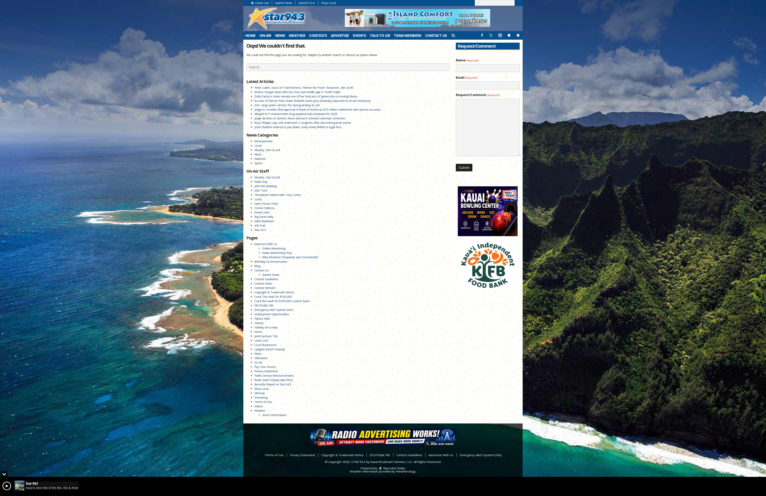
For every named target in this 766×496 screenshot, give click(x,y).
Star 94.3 (260, 230)
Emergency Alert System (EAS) (273, 310)
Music (258, 154)
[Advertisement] (417, 18)
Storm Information (274, 415)
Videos (258, 406)
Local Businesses (265, 345)
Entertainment (263, 141)
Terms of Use (263, 402)
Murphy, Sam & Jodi (267, 150)
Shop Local (328, 3)
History (259, 323)
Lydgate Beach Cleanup (269, 349)
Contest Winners (265, 288)
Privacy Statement (266, 371)
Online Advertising (273, 248)
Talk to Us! (380, 35)
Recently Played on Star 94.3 (272, 384)
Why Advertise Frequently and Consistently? (290, 257)
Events (359, 35)
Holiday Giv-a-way (265, 327)
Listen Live (261, 3)
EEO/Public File (263, 305)
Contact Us (436, 35)
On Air (265, 35)
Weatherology (406, 471)
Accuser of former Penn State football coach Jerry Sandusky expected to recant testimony (312, 101)
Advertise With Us (265, 244)
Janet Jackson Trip (265, 336)
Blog (257, 266)
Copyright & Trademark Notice (274, 292)
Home (250, 35)
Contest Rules (263, 283)
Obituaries (261, 358)
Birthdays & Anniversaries (270, 261)
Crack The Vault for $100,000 (273, 297)
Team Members (407, 35)
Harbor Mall (261, 318)
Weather (297, 35)
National (259, 159)
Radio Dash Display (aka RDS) (273, 380)
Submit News (283, 3)
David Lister (262, 212)
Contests (318, 35)
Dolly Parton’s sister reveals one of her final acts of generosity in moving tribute (305, 96)
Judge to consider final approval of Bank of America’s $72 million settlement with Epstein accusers (317, 109)
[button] (453, 35)
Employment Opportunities (271, 314)
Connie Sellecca (264, 208)
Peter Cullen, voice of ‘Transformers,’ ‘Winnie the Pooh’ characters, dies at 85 (303, 87)
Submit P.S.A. (306, 3)
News (280, 35)
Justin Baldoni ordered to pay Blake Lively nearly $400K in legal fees (298, 127)
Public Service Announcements (274, 375)
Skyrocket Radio (393, 468)
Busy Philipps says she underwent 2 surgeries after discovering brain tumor (302, 123)
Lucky (258, 199)
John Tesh (260, 190)
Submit (464, 167)
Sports (258, 163)
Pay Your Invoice (265, 367)
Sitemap (259, 393)
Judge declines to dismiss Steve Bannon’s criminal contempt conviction (299, 118)
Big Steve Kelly (263, 217)
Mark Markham (264, 221)
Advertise (340, 35)
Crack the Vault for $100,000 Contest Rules (282, 301)
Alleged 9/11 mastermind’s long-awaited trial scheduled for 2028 (295, 114)
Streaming (261, 397)
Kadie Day (261, 182)
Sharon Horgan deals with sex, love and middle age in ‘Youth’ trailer (297, 92)
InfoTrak (259, 225)
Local (257, 145)
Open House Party (266, 203)
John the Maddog (265, 186)
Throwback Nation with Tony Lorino (277, 195)
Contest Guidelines (266, 279)
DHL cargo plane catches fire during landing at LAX (287, 105)
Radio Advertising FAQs (277, 253)
